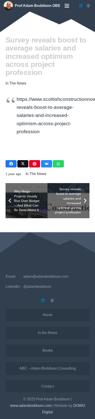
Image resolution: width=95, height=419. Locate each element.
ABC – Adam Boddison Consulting (47, 368)
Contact (47, 386)
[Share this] (11, 163)
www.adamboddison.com (30, 406)
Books (47, 350)
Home (48, 315)
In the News (47, 333)
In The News (16, 83)
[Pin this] (34, 163)
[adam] (8, 5)
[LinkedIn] (81, 5)
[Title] (88, 5)
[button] (67, 5)
